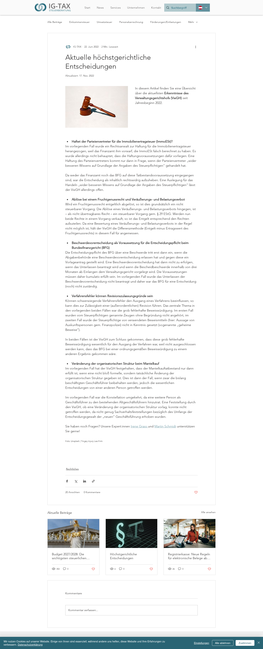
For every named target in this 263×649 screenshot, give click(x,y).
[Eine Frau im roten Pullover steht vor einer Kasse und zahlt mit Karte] (189, 533)
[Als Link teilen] (93, 481)
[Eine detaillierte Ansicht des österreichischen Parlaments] (73, 533)
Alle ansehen (208, 512)
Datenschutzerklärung (30, 644)
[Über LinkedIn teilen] (84, 481)
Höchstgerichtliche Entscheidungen (123, 556)
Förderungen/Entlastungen (165, 22)
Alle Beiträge (54, 22)
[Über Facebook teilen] (67, 481)
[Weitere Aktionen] (195, 47)
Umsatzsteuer (104, 22)
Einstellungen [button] (201, 643)
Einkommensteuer (79, 22)
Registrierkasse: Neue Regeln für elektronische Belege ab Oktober (189, 556)
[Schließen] (259, 643)
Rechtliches (72, 469)
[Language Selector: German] (203, 8)
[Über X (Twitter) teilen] (75, 481)
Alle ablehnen (222, 643)
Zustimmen (245, 643)
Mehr (191, 22)
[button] (136, 7)
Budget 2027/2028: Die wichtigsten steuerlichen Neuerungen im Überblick (70, 556)
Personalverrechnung (131, 22)
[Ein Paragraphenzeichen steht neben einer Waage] (131, 533)
